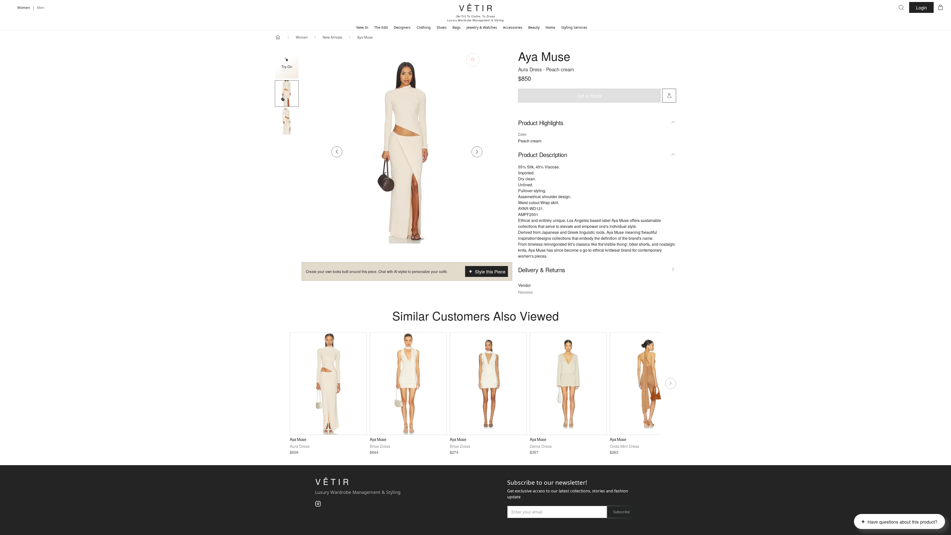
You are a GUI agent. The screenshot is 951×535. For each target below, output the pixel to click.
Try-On (286, 66)
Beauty (534, 27)
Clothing (424, 27)
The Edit (381, 27)
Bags (456, 27)
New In (362, 27)
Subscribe (621, 511)
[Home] (278, 37)
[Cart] (941, 7)
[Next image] (477, 151)
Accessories (512, 27)
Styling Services (574, 27)
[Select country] (10, 7)
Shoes (442, 27)
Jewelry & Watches (482, 27)
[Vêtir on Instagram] (318, 503)
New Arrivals (332, 37)
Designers (402, 27)
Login (921, 7)
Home (550, 27)
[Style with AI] (669, 96)
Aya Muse (365, 37)
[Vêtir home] (475, 8)
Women (302, 37)
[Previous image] (336, 151)
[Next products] (670, 383)
